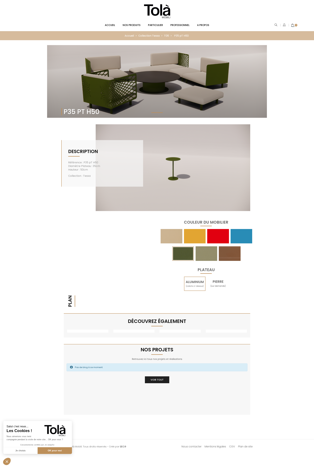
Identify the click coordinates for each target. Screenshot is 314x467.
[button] (7, 461)
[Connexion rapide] (284, 25)
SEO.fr (123, 446)
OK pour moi (55, 450)
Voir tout (157, 379)
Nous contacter (191, 446)
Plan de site (245, 446)
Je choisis (20, 450)
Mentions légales (215, 446)
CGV (232, 446)
